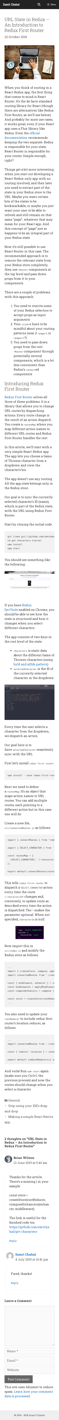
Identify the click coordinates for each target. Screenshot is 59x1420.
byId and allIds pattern (30, 664)
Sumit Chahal (11, 4)
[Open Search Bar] (39, 4)
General (14, 1100)
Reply (13, 1241)
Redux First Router (19, 397)
